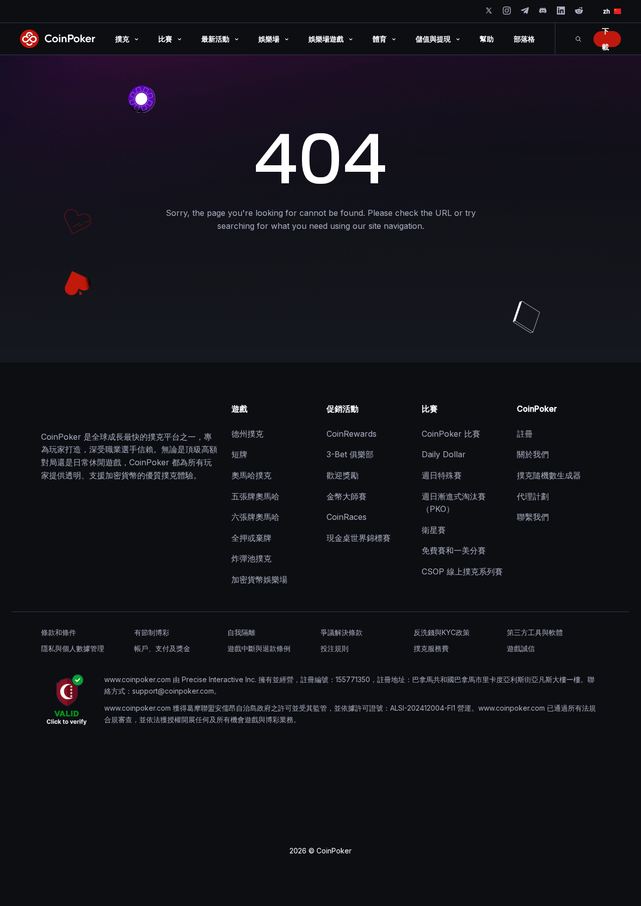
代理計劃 (533, 496)
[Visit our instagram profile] (507, 11)
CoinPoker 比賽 (451, 434)
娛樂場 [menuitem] (268, 39)
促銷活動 (343, 409)
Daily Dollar (444, 454)
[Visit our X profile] (489, 11)
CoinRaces (347, 517)
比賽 (430, 409)
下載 (605, 39)
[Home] (91, 409)
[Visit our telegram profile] (525, 11)
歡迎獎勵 (343, 475)
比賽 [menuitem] (165, 39)
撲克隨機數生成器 (549, 475)
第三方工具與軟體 (535, 632)
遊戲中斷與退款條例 (258, 648)
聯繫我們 (533, 517)
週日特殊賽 (442, 475)
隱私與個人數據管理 (72, 648)
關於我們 (533, 454)
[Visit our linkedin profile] (561, 11)
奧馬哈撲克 (251, 475)
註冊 (525, 434)
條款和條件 (58, 632)
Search (578, 39)
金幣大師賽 (347, 496)
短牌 (239, 454)
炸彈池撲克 (251, 558)
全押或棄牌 (251, 538)
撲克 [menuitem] (122, 39)
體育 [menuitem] (380, 39)
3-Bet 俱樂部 (350, 454)
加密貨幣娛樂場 (259, 579)
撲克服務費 (431, 648)
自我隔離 (241, 632)
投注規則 (334, 648)
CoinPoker (537, 409)
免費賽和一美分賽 (454, 550)
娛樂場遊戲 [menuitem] (326, 39)
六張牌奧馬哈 (255, 517)
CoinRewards (352, 434)
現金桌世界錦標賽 (359, 538)
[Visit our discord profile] (543, 11)
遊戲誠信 (521, 648)
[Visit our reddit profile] (579, 11)
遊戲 (239, 409)
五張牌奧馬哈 (255, 496)
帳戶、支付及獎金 (162, 648)
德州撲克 (247, 434)
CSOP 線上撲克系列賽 (462, 571)
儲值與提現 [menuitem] (433, 39)
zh (606, 11)
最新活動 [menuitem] (215, 39)
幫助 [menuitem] (487, 39)
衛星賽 (434, 530)
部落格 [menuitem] (524, 39)
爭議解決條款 (341, 632)
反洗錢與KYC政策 (442, 632)
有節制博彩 (151, 632)
